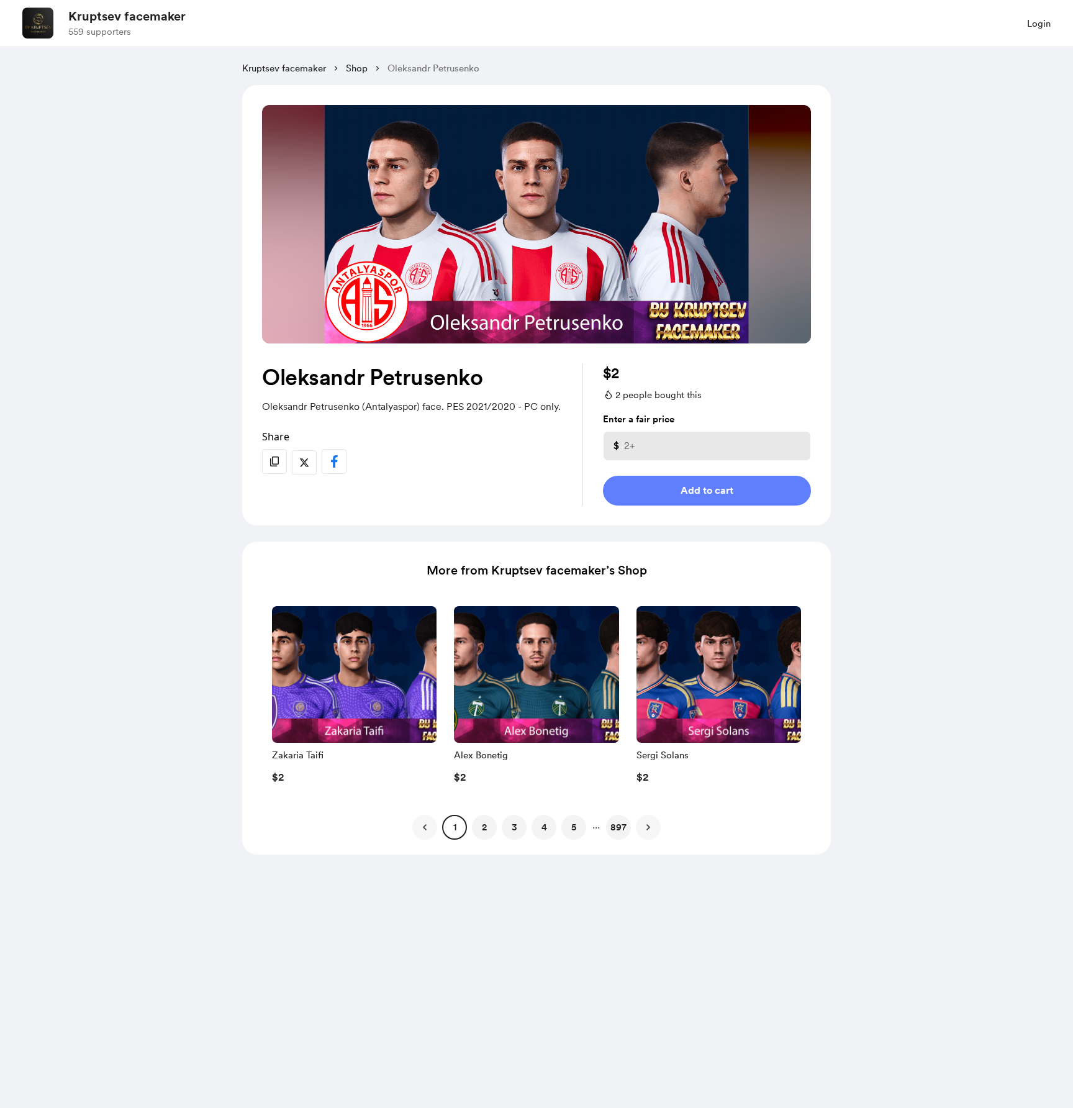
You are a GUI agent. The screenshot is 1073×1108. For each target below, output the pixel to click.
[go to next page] (648, 827)
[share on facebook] (334, 461)
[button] (354, 698)
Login (1039, 23)
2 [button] (484, 827)
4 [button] (544, 827)
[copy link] (274, 461)
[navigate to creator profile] (37, 23)
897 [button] (618, 827)
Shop (357, 68)
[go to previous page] (424, 827)
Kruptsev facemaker (127, 16)
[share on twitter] (304, 462)
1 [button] (454, 827)
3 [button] (514, 827)
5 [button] (573, 827)
